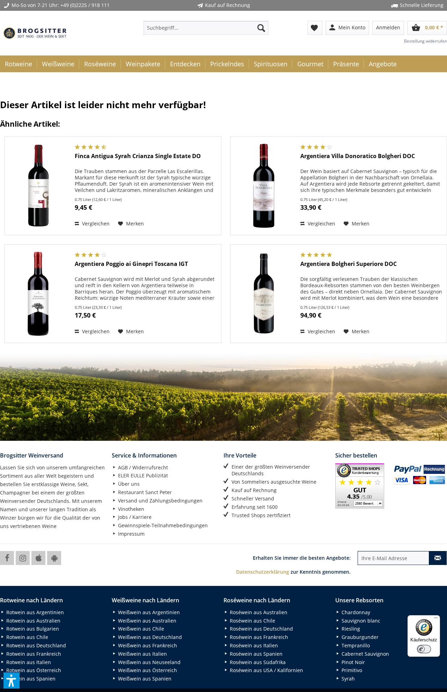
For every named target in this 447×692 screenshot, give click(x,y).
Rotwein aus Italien (28, 662)
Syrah (347, 678)
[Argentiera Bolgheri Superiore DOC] (263, 294)
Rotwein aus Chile (26, 637)
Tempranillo (355, 645)
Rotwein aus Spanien (30, 678)
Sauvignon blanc (360, 620)
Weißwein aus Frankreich (147, 645)
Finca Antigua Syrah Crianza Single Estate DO (138, 156)
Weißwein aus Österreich (147, 670)
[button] (11, 680)
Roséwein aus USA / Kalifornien (265, 670)
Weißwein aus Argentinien (148, 612)
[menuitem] (206, 28)
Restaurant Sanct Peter (144, 492)
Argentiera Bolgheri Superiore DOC (348, 264)
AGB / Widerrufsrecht (142, 467)
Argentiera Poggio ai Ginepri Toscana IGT (131, 264)
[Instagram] (23, 558)
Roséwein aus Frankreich (258, 637)
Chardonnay (355, 612)
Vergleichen (95, 223)
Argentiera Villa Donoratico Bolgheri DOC (357, 156)
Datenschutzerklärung (262, 571)
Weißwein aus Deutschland (149, 637)
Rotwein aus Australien (32, 620)
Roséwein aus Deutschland (260, 628)
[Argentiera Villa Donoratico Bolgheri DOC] (263, 186)
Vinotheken (130, 509)
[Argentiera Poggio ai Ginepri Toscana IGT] (38, 294)
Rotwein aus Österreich (33, 670)
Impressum (131, 533)
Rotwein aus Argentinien (34, 612)
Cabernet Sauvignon (364, 653)
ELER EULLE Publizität (142, 475)
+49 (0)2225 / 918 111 (85, 5)
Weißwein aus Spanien (144, 678)
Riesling (350, 628)
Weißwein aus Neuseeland (149, 662)
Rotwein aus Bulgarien (32, 628)
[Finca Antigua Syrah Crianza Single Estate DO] (38, 186)
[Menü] (436, 619)
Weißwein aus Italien (142, 653)
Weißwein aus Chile (140, 628)
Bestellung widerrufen (425, 41)
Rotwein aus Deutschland (35, 645)
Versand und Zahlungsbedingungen (160, 500)
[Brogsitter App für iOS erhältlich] (38, 558)
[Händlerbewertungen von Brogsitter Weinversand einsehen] (361, 485)
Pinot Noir (352, 662)
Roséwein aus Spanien (255, 653)
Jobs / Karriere (134, 517)
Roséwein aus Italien (253, 645)
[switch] (424, 649)
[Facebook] (7, 558)
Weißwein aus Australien (146, 620)
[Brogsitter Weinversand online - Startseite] (34, 33)
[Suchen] (261, 28)
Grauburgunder (359, 637)
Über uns (128, 484)
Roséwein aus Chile (251, 620)
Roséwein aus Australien (257, 612)
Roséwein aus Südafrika (257, 662)
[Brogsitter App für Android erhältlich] (54, 558)
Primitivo (351, 670)
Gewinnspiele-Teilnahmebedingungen (162, 525)
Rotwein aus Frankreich (33, 653)
